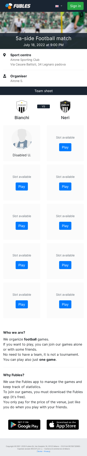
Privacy (47, 451)
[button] (59, 6)
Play (21, 186)
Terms (39, 451)
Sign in (75, 6)
